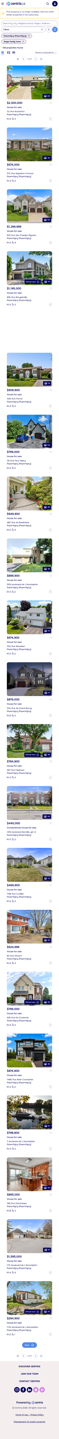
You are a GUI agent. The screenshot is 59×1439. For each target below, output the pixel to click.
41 (49, 692)
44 (48, 816)
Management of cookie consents (29, 1421)
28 (49, 940)
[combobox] (29, 23)
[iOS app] (36, 1389)
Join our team (29, 1373)
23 (49, 878)
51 (49, 1126)
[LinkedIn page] (29, 1389)
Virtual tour (31, 282)
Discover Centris (29, 1366)
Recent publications (44, 52)
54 (48, 445)
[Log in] (55, 3)
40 (48, 158)
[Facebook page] (23, 1389)
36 (49, 1064)
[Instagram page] (17, 1389)
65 (48, 96)
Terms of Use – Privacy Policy (29, 1414)
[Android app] (42, 1389)
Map (8, 52)
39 (49, 754)
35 (49, 1002)
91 (49, 1249)
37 (49, 631)
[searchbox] (28, 23)
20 (49, 1311)
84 (48, 220)
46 (48, 507)
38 (49, 569)
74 (49, 281)
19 (49, 383)
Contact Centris (29, 1381)
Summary (13, 52)
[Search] (47, 3)
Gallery (2, 52)
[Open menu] (2, 3)
